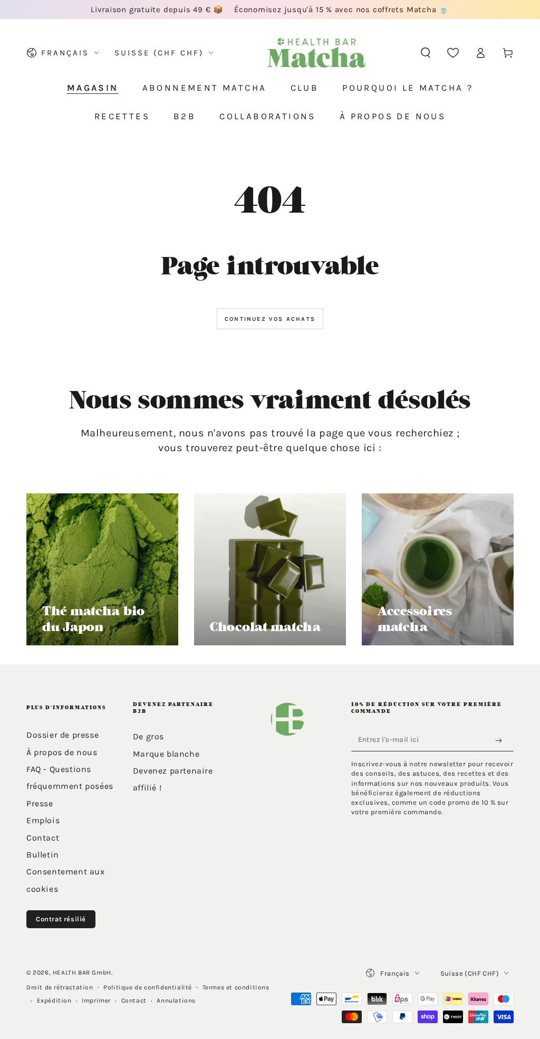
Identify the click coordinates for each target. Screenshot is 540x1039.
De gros (148, 736)
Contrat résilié (61, 919)
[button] (425, 52)
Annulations (176, 1000)
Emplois (43, 820)
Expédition (54, 1000)
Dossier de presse (62, 735)
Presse (39, 803)
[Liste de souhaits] (453, 52)
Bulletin (42, 855)
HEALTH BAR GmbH (82, 972)
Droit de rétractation (59, 987)
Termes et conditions (235, 987)
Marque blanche (166, 754)
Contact (42, 838)
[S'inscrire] (501, 740)
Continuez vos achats (270, 319)
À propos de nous (62, 752)
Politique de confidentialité (147, 987)
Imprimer (96, 1000)
